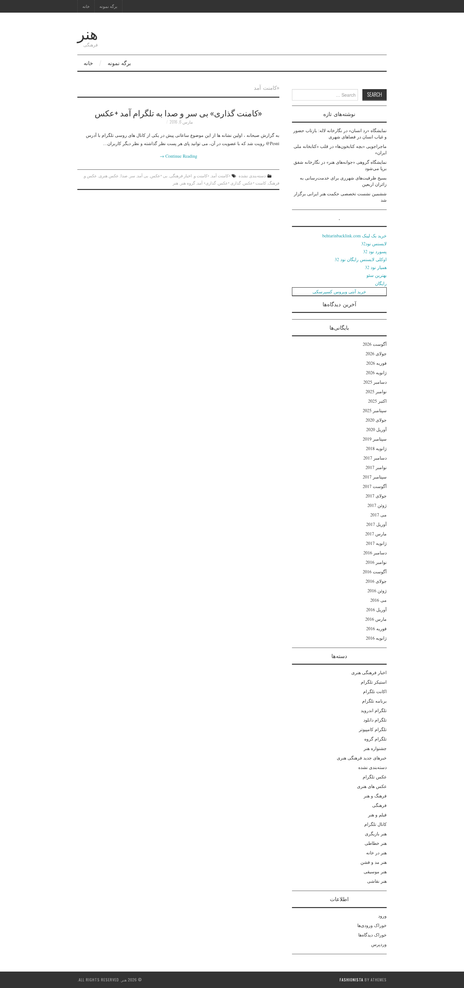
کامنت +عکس (254, 183)
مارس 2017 (376, 534)
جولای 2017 (376, 496)
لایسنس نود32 (374, 244)
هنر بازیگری (376, 834)
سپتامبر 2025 (375, 410)
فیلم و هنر (377, 815)
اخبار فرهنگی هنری (369, 672)
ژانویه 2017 (376, 543)
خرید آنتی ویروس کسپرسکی (339, 292)
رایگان (381, 283)
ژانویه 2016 (376, 638)
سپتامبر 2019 (375, 439)
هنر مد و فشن (373, 862)
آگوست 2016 (375, 572)
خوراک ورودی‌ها (372, 925)
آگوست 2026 (375, 344)
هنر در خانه (376, 853)
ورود (382, 916)
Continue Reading (178, 156)
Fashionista (351, 980)
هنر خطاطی (376, 843)
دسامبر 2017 (375, 458)
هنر (87, 32)
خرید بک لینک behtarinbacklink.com (354, 236)
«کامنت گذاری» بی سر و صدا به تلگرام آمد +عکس (178, 113)
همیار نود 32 (376, 267)
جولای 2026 (376, 354)
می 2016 (378, 600)
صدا (124, 176)
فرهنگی (379, 805)
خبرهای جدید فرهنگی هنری (362, 758)
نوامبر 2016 (376, 562)
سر (132, 176)
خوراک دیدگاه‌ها (372, 935)
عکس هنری (109, 176)
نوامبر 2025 (376, 391)
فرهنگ (273, 183)
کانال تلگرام (375, 824)
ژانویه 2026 (376, 372)
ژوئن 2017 (377, 505)
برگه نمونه (108, 6)
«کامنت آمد (220, 176)
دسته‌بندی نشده (252, 176)
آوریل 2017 (376, 524)
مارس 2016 (376, 619)
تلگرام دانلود (375, 720)
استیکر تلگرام (374, 682)
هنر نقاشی (377, 881)
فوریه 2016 (376, 628)
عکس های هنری (372, 786)
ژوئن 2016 (377, 591)
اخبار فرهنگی (181, 176)
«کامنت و (201, 176)
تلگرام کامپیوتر (373, 729)
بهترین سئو (376, 275)
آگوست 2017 (375, 486)
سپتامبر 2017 (375, 477)
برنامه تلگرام (374, 701)
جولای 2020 (376, 420)
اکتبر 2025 (377, 401)
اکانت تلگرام (375, 691)
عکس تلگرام (375, 777)
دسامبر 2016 (375, 553)
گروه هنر (187, 183)
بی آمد (142, 176)
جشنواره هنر (375, 748)
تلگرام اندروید (374, 710)
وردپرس (379, 944)
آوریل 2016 (376, 610)
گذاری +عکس (229, 183)
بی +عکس (159, 176)
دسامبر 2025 (375, 382)
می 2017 (378, 515)
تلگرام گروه (375, 739)
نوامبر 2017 (376, 467)
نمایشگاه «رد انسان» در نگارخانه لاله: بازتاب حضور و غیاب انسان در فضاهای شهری (340, 133)
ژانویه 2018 (376, 448)
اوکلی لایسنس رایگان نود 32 (361, 259)
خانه (86, 6)
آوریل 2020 (376, 429)
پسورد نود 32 (375, 251)
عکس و (90, 176)
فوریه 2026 (376, 363)
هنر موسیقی (375, 872)
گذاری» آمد (206, 183)
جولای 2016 (376, 581)
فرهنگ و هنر (375, 796)
